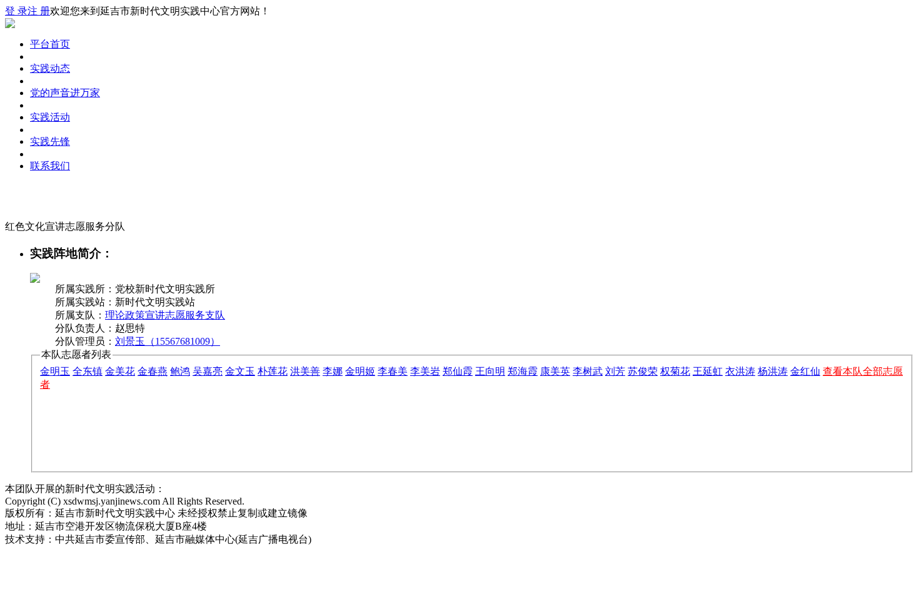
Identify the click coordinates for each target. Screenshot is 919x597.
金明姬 (360, 371)
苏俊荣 (643, 371)
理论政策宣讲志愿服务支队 (165, 315)
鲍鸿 (180, 371)
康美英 (555, 371)
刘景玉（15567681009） (167, 341)
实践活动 (50, 117)
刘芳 (615, 371)
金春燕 (153, 371)
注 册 (39, 11)
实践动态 (50, 68)
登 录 (16, 11)
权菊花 (675, 371)
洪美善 (305, 371)
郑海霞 (523, 371)
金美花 (120, 371)
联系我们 (50, 165)
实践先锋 (50, 141)
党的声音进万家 (65, 92)
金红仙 (805, 371)
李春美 (393, 371)
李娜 (333, 371)
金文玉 (240, 371)
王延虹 (708, 371)
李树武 (588, 371)
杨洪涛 (773, 371)
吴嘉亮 (208, 371)
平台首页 (50, 44)
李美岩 (425, 371)
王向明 (490, 371)
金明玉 (55, 371)
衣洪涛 (740, 371)
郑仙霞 (458, 371)
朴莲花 (273, 371)
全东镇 (88, 371)
